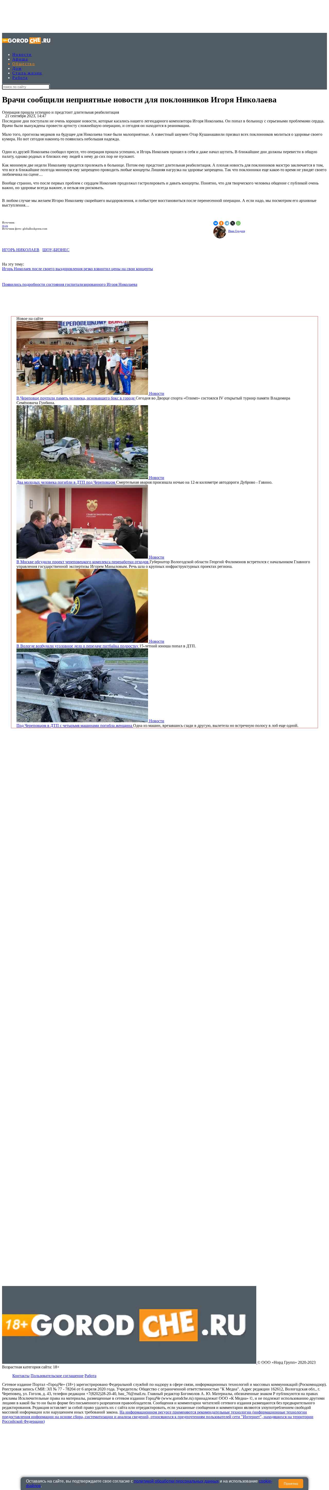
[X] (232, 223)
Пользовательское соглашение (57, 1376)
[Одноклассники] (221, 223)
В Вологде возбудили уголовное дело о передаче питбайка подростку (77, 646)
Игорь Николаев (20, 250)
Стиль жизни (27, 73)
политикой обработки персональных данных (176, 1481)
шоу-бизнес (55, 250)
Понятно (291, 1484)
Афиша (20, 59)
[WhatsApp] (238, 223)
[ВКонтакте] (215, 223)
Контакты (21, 1376)
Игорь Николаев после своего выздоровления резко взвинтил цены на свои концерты (77, 269)
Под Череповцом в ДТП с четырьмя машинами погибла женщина (74, 725)
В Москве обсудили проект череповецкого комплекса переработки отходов (83, 562)
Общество (23, 64)
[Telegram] (227, 223)
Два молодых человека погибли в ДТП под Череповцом (66, 482)
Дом (17, 68)
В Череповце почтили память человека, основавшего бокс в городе (76, 398)
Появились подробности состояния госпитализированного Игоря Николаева (69, 284)
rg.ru (5, 225)
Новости (22, 54)
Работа (20, 77)
